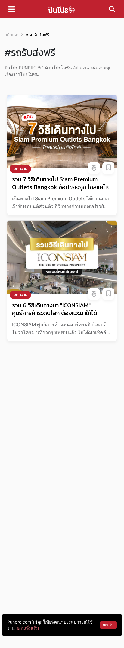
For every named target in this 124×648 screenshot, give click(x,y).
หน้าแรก (11, 35)
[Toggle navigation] (11, 9)
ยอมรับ (108, 625)
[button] (94, 168)
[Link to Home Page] (61, 9)
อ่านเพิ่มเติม (28, 627)
